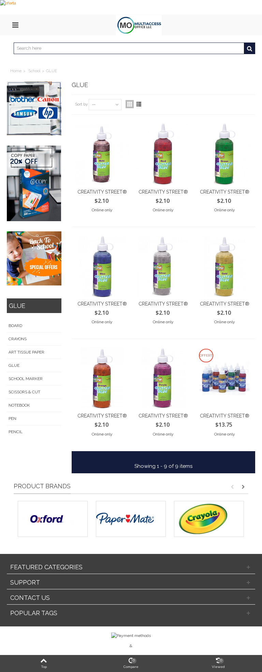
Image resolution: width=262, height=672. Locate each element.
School (34, 70)
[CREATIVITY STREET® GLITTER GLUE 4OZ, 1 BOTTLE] (224, 154)
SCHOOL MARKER (26, 378)
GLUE (14, 365)
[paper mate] (131, 519)
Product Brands (42, 486)
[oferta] (131, 7)
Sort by (81, 104)
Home (15, 70)
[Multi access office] (139, 24)
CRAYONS (18, 339)
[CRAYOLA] (209, 519)
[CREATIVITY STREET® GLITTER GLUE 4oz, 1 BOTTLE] (102, 154)
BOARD (15, 325)
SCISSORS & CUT (24, 392)
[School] (34, 258)
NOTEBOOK (19, 405)
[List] (139, 104)
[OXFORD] (53, 519)
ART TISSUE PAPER (26, 352)
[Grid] (130, 104)
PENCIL (16, 431)
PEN (12, 418)
